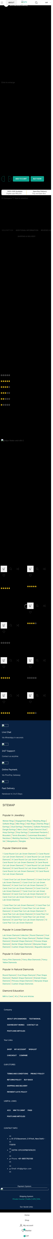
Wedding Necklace (20, 838)
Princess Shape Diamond (22, 981)
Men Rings (20, 824)
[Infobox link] (26, 731)
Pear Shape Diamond (26, 938)
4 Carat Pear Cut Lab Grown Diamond (27, 911)
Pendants (28, 827)
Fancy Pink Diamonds (12, 959)
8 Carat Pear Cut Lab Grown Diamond (27, 920)
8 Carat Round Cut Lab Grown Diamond (28, 868)
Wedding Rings (39, 821)
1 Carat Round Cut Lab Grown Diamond (19, 854)
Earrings (6, 827)
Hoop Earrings (8, 832)
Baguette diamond (42, 947)
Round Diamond (36, 935)
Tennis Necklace (37, 838)
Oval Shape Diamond (26, 975)
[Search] (36, 2)
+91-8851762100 (25, 1158)
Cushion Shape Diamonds (22, 947)
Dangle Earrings (9, 829)
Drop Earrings (22, 832)
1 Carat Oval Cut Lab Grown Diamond (18, 879)
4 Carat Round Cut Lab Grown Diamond (28, 859)
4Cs (16, 996)
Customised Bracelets (36, 835)
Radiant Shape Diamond (22, 978)
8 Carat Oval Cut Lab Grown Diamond (27, 894)
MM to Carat (8, 996)
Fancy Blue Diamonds (31, 959)
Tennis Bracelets (19, 835)
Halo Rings (30, 824)
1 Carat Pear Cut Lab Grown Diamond (18, 905)
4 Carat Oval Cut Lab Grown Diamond (27, 885)
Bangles (22, 841)
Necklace (7, 838)
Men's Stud (22, 829)
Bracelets (6, 835)
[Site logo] (26, 2)
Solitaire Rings (8, 824)
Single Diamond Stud (37, 829)
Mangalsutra (12, 841)
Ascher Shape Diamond (21, 944)
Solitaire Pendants (41, 827)
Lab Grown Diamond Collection (15, 935)
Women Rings (8, 821)
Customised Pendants (38, 832)
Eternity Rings (43, 824)
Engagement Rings (23, 821)
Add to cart (21, 179)
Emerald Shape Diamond (22, 941)
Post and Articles (27, 996)
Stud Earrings (16, 827)
